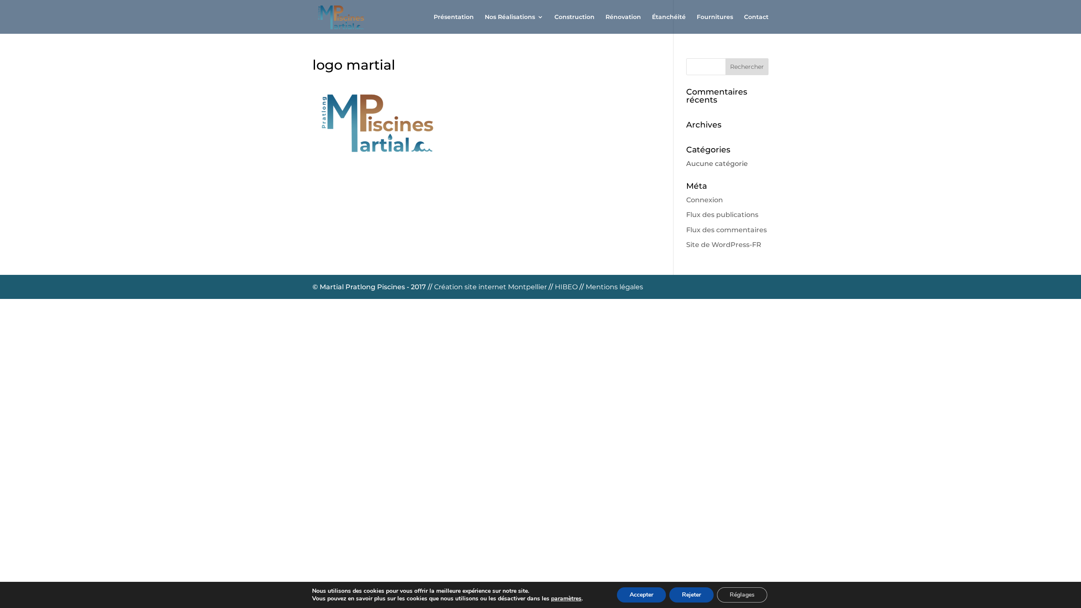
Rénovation (623, 17)
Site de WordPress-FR (723, 245)
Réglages (742, 595)
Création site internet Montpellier (491, 287)
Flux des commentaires (726, 230)
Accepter (641, 595)
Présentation (454, 17)
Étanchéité (669, 17)
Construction (574, 17)
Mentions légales (614, 287)
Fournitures (715, 17)
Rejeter (691, 595)
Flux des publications (722, 215)
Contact (756, 17)
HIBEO (567, 287)
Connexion (704, 200)
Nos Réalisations (510, 17)
